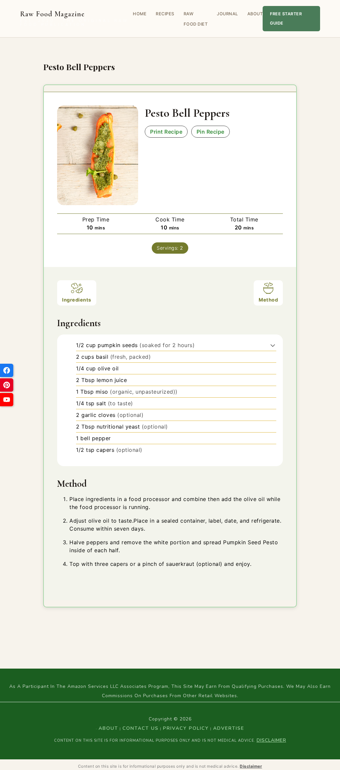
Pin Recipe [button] (210, 131)
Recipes (165, 13)
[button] (272, 345)
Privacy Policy (186, 728)
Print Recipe (166, 131)
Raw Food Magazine (74, 18)
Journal (227, 13)
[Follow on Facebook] (6, 370)
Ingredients (76, 300)
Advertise (228, 728)
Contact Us (141, 728)
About (255, 13)
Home (139, 13)
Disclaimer (271, 740)
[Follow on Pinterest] (6, 385)
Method (268, 300)
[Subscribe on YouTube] (6, 399)
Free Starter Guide (286, 18)
